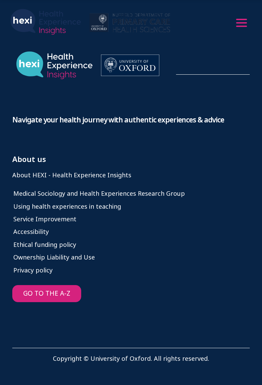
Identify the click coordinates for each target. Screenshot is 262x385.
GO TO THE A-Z (46, 293)
